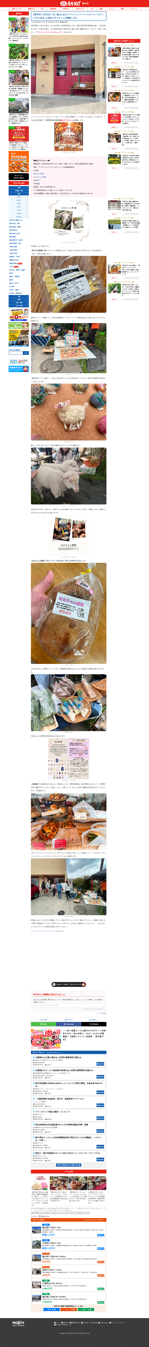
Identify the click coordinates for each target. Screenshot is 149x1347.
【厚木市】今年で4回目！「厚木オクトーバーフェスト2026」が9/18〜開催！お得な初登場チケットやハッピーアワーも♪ (131, 270)
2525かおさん (45, 1216)
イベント (112, 9)
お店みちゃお (80, 9)
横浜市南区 (12, 237)
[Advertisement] (124, 25)
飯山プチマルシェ (84, 1213)
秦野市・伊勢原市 (14, 276)
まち (92, 9)
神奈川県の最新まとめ (16, 220)
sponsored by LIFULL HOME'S (94, 1220)
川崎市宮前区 (13, 250)
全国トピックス (17, 9)
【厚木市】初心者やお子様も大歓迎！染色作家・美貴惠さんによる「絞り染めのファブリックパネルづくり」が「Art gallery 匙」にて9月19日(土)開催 (19, 91)
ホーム (58, 1323)
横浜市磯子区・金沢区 (16, 240)
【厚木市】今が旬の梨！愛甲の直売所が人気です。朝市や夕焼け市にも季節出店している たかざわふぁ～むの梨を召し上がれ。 (130, 160)
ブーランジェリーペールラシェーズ (68, 1213)
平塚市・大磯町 (14, 290)
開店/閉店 (53, 9)
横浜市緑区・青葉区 (15, 227)
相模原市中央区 (14, 260)
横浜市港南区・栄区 (15, 243)
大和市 (13, 266)
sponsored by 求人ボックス (54, 1052)
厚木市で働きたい (39, 1052)
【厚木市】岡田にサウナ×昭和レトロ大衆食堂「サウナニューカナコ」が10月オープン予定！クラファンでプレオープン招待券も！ (131, 119)
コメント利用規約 (101, 1013)
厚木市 (85, 3)
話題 (101, 9)
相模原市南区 (15, 263)
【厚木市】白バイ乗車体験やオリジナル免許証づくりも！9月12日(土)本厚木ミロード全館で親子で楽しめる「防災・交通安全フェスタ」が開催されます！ (18, 119)
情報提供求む (76, 1323)
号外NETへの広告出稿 (90, 1323)
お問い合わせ (104, 1323)
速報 (122, 9)
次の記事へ (93, 1020)
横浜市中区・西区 (14, 223)
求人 (42, 9)
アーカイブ (133, 9)
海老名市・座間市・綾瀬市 (17, 270)
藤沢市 (11, 280)
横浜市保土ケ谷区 (14, 233)
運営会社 (66, 1323)
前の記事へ (44, 1020)
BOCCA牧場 (39, 174)
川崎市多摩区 (13, 246)
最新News (31, 9)
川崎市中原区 (13, 253)
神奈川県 (65, 22)
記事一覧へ (69, 1020)
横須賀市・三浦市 (14, 256)
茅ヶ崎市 (12, 286)
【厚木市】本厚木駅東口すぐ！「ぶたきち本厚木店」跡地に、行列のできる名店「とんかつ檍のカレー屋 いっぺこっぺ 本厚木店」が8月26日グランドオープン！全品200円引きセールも (131, 76)
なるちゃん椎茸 (40, 177)
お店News (66, 9)
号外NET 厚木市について (64, 1325)
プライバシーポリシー (118, 1323)
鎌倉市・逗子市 (14, 283)
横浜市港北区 (13, 230)
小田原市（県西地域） (16, 293)
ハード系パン (53, 1213)
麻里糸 (37, 180)
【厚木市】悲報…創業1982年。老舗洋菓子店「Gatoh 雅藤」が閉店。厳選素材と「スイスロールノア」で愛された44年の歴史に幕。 (130, 206)
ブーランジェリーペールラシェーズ (44, 931)
